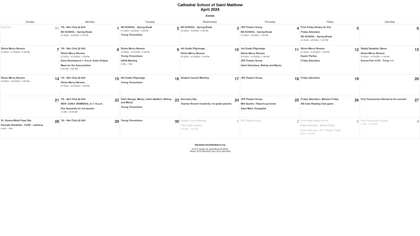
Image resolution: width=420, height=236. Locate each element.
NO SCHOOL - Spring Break (76, 31)
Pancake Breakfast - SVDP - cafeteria (22, 125)
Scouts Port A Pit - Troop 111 (377, 60)
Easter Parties (309, 56)
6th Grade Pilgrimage (133, 77)
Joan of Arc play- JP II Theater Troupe (321, 130)
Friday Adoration (310, 31)
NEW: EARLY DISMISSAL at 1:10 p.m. (82, 103)
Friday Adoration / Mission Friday (320, 99)
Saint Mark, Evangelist (253, 108)
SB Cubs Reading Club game (317, 103)
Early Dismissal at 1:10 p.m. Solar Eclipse (84, 60)
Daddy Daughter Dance (374, 48)
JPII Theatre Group (251, 27)
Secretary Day (189, 99)
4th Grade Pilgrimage (193, 48)
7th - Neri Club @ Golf (73, 27)
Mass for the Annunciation (76, 65)
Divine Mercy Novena (13, 48)
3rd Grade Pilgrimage (253, 48)
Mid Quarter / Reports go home (258, 103)
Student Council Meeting (195, 77)
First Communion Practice (374, 120)
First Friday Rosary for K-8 (316, 27)
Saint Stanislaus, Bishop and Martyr (261, 65)
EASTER (6, 27)
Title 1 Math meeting (191, 125)
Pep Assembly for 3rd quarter (77, 108)
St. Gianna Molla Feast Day (16, 120)
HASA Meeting (129, 60)
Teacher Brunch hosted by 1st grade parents (206, 103)
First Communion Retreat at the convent (383, 99)
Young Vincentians (131, 34)
